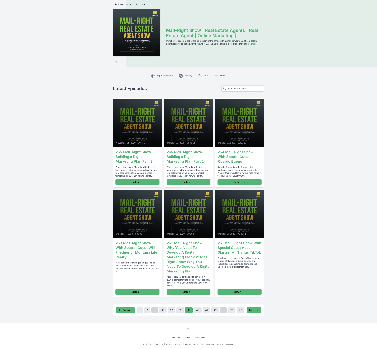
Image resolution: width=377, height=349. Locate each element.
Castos (231, 344)
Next (251, 310)
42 (215, 310)
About (129, 4)
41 (206, 310)
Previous (127, 310)
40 (197, 310)
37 (171, 310)
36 (162, 310)
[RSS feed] (115, 61)
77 (240, 310)
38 (180, 310)
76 (231, 310)
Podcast (119, 4)
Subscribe (140, 4)
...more (253, 44)
